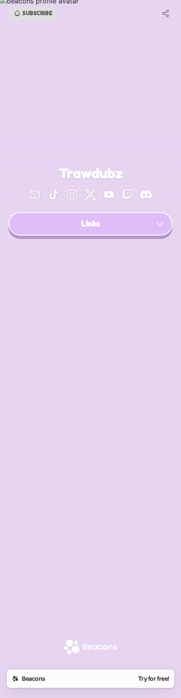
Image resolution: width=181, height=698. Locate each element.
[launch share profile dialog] (166, 13)
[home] (90, 648)
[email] (35, 195)
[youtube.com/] (109, 195)
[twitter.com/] (90, 195)
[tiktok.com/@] (53, 195)
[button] (90, 224)
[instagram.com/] (72, 195)
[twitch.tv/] (127, 195)
